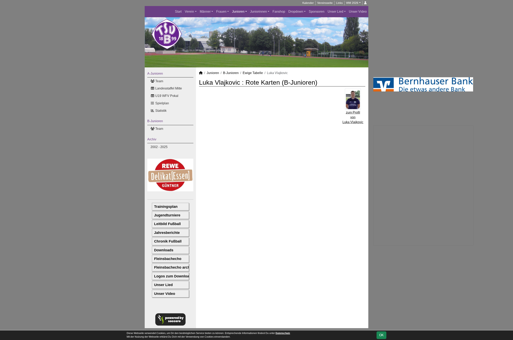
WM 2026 (352, 2)
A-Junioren (155, 73)
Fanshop (279, 11)
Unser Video (358, 11)
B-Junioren (155, 121)
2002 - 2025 (159, 147)
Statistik (161, 110)
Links (339, 2)
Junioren (238, 11)
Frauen (221, 11)
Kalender (308, 2)
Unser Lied (335, 11)
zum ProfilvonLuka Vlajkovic (352, 117)
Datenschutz (283, 333)
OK (381, 335)
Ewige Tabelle (253, 73)
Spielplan (162, 103)
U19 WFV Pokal (166, 95)
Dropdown (295, 11)
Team (159, 81)
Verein (189, 11)
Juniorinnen (258, 11)
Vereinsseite (325, 2)
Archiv (151, 139)
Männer (205, 11)
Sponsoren (316, 11)
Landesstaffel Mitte (168, 88)
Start (178, 11)
